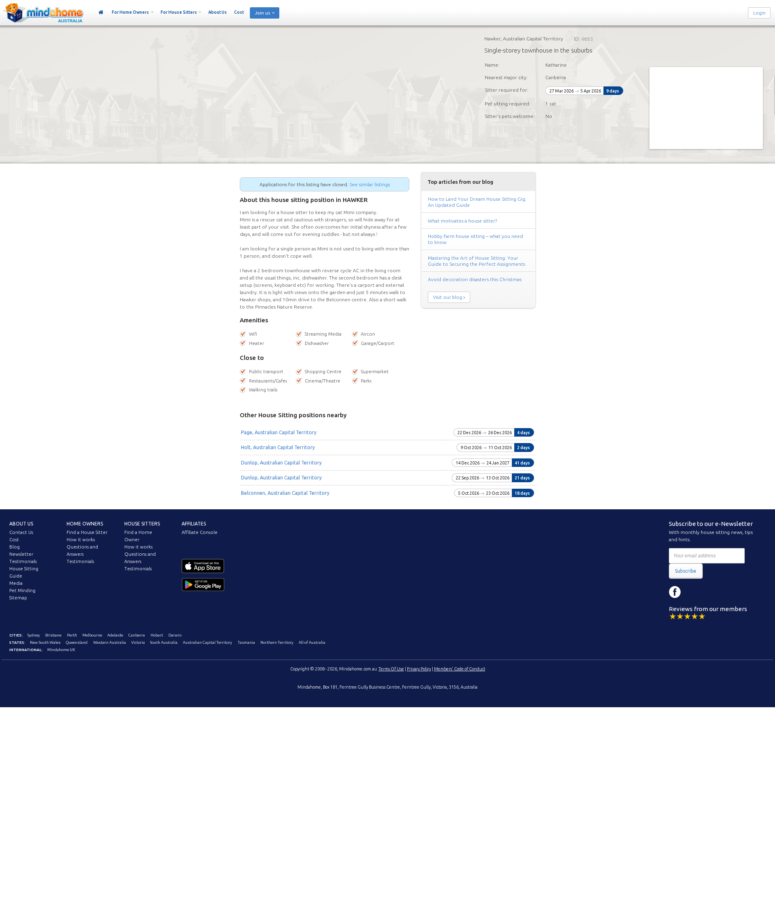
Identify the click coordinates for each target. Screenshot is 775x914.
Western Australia (109, 642)
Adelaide (115, 635)
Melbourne (92, 635)
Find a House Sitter (87, 532)
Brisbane (53, 635)
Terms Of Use (391, 668)
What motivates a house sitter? (462, 220)
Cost (239, 12)
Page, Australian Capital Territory (278, 432)
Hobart (157, 635)
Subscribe (685, 571)
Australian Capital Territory (207, 642)
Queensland (77, 642)
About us (21, 523)
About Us (217, 12)
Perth (72, 635)
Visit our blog (447, 297)
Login (759, 13)
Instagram (693, 592)
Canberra (136, 635)
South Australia (164, 642)
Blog (14, 546)
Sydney (33, 635)
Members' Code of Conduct (459, 668)
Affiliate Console (200, 532)
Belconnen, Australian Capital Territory (285, 493)
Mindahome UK (61, 649)
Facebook (675, 592)
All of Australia (312, 642)
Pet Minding (22, 590)
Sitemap (18, 597)
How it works (81, 539)
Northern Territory (276, 642)
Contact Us (21, 532)
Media (16, 583)
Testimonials (23, 561)
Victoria (138, 642)
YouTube (711, 592)
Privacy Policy (419, 668)
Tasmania (246, 642)
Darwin (175, 635)
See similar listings (370, 184)
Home (101, 12)
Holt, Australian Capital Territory (278, 447)
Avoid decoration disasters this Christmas (475, 279)
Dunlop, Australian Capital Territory (281, 462)
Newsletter (21, 554)
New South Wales (45, 642)
